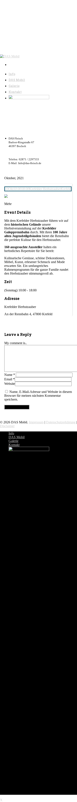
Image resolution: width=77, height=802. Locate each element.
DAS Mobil (17, 437)
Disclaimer (7, 426)
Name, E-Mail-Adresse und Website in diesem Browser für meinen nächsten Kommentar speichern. (38, 395)
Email (9, 379)
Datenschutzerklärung (61, 422)
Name (9, 375)
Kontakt (14, 445)
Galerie (13, 441)
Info (11, 433)
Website (9, 383)
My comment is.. (15, 343)
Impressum (36, 422)
